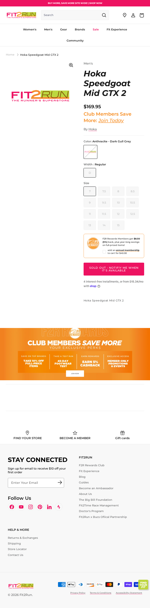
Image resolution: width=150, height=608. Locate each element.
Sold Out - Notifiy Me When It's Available (113, 269)
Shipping (14, 543)
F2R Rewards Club (91, 465)
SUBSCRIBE (59, 483)
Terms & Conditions (100, 592)
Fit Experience (89, 471)
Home (10, 54)
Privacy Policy (77, 592)
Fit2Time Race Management (99, 505)
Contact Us (15, 555)
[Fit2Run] (21, 15)
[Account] (133, 15)
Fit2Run (26, 595)
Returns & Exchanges (23, 538)
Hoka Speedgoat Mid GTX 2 (39, 55)
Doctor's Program (91, 511)
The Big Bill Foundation (95, 500)
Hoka (92, 129)
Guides (84, 482)
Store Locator (17, 549)
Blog (82, 477)
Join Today (111, 120)
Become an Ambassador (96, 488)
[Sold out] (90, 152)
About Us (85, 494)
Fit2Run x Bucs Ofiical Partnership (103, 517)
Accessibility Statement (129, 592)
